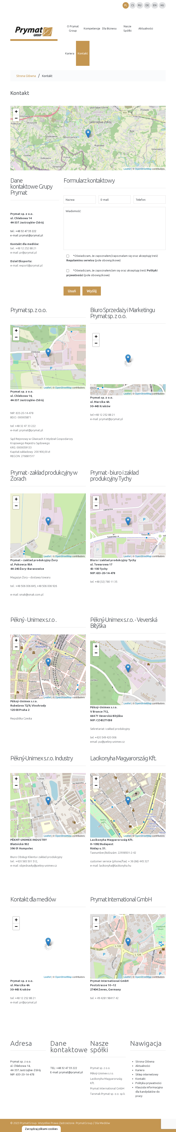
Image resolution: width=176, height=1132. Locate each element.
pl (125, 5)
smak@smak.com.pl (31, 594)
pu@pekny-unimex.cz (111, 741)
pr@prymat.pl (28, 252)
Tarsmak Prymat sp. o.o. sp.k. (107, 1093)
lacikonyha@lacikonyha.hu (115, 865)
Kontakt (140, 1078)
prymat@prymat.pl (31, 235)
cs (132, 5)
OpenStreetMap (143, 168)
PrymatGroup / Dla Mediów (92, 1122)
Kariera (139, 1070)
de (147, 5)
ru (139, 5)
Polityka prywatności (148, 1082)
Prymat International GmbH (107, 1088)
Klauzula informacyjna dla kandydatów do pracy (149, 1091)
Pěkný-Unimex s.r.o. (102, 1073)
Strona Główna (26, 76)
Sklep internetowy (146, 1074)
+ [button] (16, 111)
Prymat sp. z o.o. (100, 1067)
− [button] (16, 118)
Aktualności (142, 1065)
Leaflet (127, 168)
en (154, 5)
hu (162, 5)
